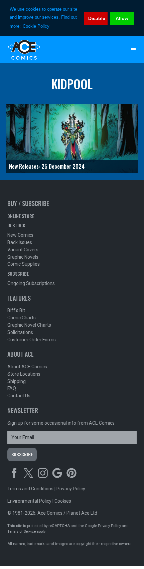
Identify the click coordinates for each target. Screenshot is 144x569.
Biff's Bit (16, 310)
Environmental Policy (29, 501)
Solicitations (20, 332)
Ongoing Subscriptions (31, 283)
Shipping (16, 381)
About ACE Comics (27, 366)
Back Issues (19, 242)
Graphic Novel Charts (29, 325)
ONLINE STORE (20, 215)
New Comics (20, 235)
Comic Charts (21, 317)
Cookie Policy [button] (36, 26)
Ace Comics (58, 50)
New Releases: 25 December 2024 (47, 166)
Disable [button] (96, 18)
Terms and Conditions (30, 488)
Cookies (62, 501)
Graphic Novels (22, 257)
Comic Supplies (23, 264)
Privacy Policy (70, 488)
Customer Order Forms (31, 339)
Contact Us (18, 395)
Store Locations (23, 374)
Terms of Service (21, 531)
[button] (133, 48)
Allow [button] (122, 18)
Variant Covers (22, 249)
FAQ (11, 388)
